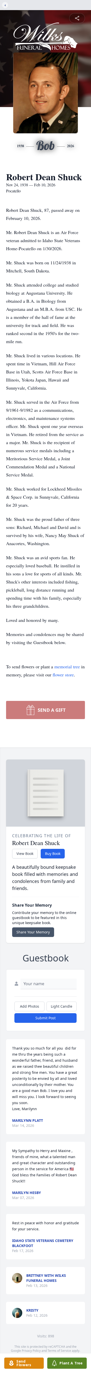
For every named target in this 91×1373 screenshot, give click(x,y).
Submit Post (45, 1017)
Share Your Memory (33, 932)
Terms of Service (59, 1351)
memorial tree (67, 667)
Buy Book (52, 853)
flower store (63, 675)
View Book (24, 853)
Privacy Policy (31, 1351)
